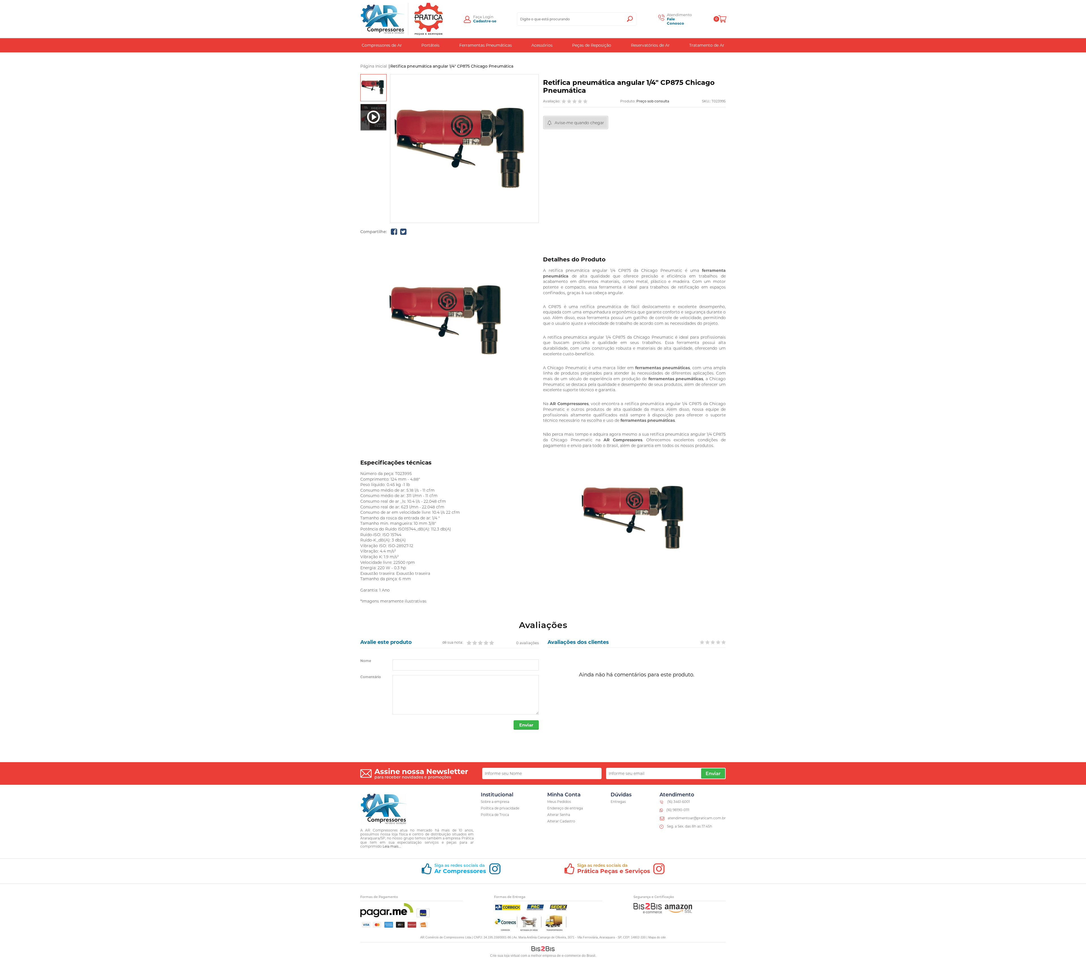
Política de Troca (495, 815)
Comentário (370, 677)
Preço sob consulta (652, 101)
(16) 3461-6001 (678, 801)
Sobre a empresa (495, 801)
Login (488, 16)
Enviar (526, 725)
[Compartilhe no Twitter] (403, 231)
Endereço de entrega (565, 808)
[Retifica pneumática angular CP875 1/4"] (373, 87)
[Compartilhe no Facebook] (394, 231)
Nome (365, 661)
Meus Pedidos (559, 801)
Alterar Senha (558, 815)
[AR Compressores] (382, 19)
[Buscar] (630, 19)
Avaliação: (551, 101)
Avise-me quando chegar (579, 122)
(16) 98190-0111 (677, 810)
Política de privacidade (500, 808)
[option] (373, 87)
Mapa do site (657, 937)
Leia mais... (392, 846)
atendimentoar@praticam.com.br (697, 818)
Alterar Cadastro (561, 821)
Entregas (618, 801)
